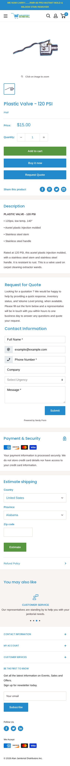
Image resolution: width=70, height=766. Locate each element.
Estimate (15, 547)
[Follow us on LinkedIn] (20, 728)
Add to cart (35, 151)
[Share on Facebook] (42, 189)
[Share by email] (63, 189)
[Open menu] (5, 16)
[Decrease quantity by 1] (21, 137)
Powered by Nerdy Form (35, 420)
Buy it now (35, 163)
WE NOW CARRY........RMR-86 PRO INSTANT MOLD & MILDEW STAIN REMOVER (35, 4)
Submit (55, 410)
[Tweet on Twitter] (56, 189)
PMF (6, 112)
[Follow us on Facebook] (6, 728)
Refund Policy (12, 563)
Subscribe (16, 707)
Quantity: (9, 137)
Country (8, 489)
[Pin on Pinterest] (49, 189)
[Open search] (48, 16)
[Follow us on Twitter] (13, 728)
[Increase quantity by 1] (44, 137)
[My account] (55, 16)
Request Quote (35, 174)
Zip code (9, 524)
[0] (63, 16)
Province (9, 507)
